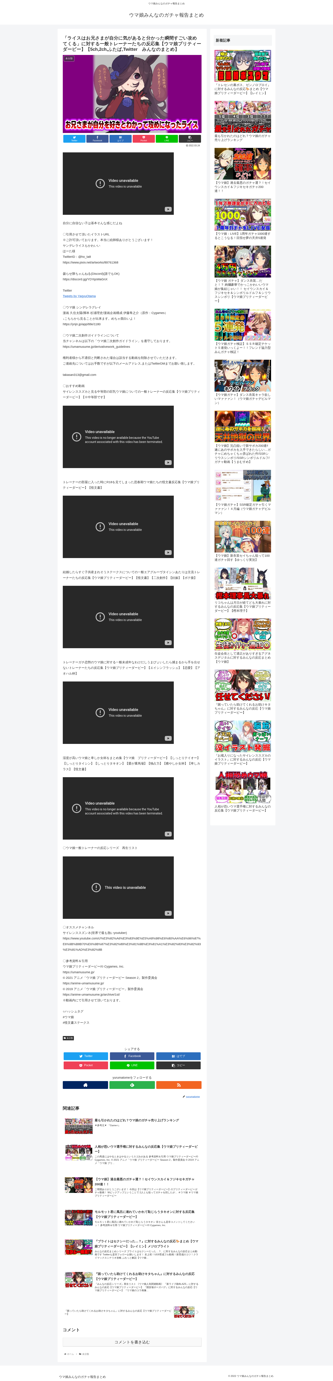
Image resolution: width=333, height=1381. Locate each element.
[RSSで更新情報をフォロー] (179, 1085)
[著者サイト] (85, 1085)
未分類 (70, 1038)
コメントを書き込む (132, 1342)
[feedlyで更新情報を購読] (132, 1085)
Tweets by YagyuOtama (79, 296)
